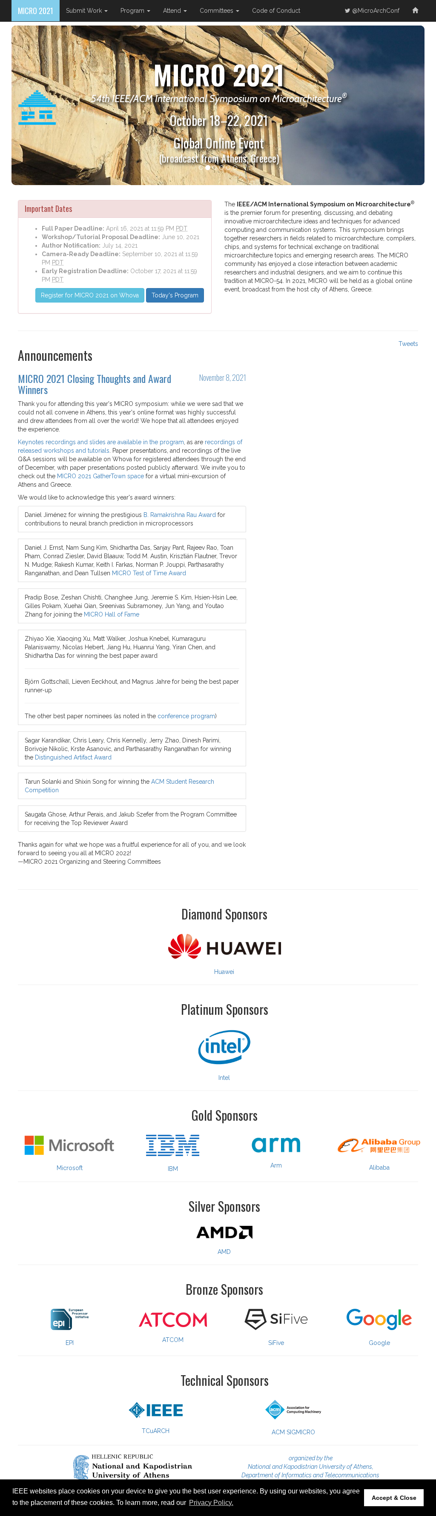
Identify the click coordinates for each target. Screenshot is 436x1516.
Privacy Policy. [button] (211, 1502)
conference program (186, 716)
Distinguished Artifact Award (73, 757)
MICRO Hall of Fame (111, 614)
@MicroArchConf (374, 10)
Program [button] (133, 10)
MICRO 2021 (35, 10)
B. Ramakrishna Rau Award (179, 514)
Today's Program (175, 295)
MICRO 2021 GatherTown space (100, 476)
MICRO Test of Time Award (149, 573)
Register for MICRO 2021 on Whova (90, 295)
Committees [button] (217, 10)
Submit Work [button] (84, 10)
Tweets (408, 343)
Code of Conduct (276, 10)
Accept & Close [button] (394, 1497)
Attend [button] (173, 10)
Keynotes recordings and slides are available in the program (101, 442)
